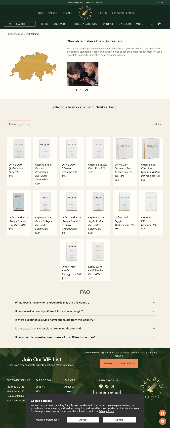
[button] (20, 380)
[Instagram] (101, 386)
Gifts (38, 391)
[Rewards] (162, 413)
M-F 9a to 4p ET (16, 391)
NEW (40, 13)
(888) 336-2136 (15, 386)
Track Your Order (16, 400)
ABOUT (66, 13)
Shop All (40, 386)
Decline (119, 419)
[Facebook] (107, 386)
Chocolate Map (15, 33)
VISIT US (102, 13)
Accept (83, 419)
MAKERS (52, 13)
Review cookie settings (119, 363)
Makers (68, 391)
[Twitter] (113, 386)
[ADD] (25, 157)
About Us (69, 386)
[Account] (152, 24)
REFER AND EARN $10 (107, 392)
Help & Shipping (15, 395)
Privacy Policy (106, 411)
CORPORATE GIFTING (123, 13)
